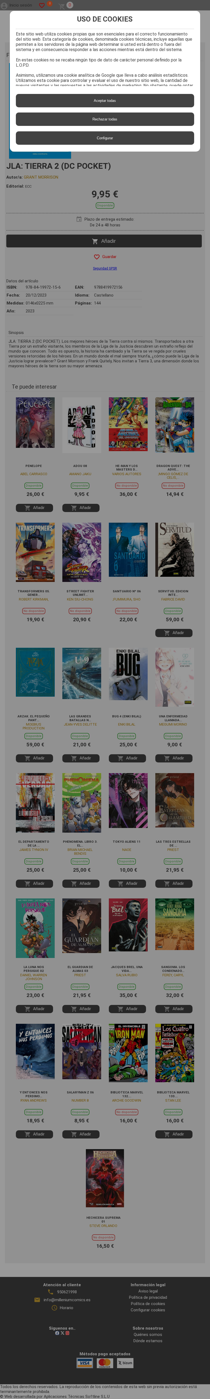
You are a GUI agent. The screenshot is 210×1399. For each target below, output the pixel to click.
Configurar (105, 138)
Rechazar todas (104, 119)
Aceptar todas (105, 101)
